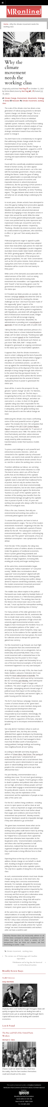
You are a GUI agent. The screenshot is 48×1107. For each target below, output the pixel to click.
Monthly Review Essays (12, 971)
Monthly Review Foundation (24, 1096)
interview (22, 248)
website (22, 296)
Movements (32, 98)
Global (7, 101)
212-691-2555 (25, 1104)
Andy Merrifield (8, 982)
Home (5, 24)
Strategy (41, 98)
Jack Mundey (23, 681)
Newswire (16, 101)
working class (27, 951)
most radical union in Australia (23, 675)
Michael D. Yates (8, 1040)
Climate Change (10, 98)
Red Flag (25, 91)
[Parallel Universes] (19, 995)
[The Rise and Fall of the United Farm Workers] (19, 1054)
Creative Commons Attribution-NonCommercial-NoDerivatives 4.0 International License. (24, 1087)
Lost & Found (8, 1025)
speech (20, 337)
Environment (22, 98)
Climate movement (29, 101)
